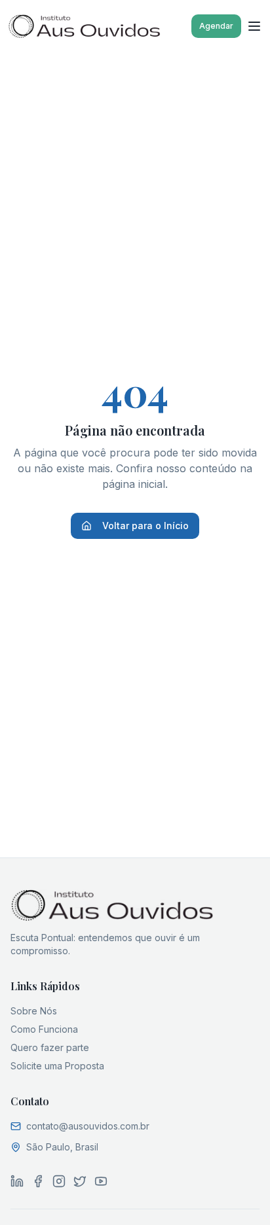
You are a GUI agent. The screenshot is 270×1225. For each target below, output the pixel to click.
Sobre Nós (33, 1010)
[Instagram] (59, 1181)
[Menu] (254, 26)
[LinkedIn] (17, 1181)
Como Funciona (44, 1029)
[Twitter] (80, 1181)
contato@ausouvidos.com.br (87, 1125)
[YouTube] (100, 1181)
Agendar (216, 26)
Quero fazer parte (49, 1047)
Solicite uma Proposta (57, 1065)
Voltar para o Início (145, 525)
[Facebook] (38, 1181)
